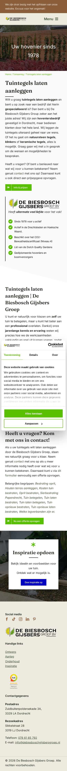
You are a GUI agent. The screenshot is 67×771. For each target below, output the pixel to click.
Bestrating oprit (45, 483)
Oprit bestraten (28, 493)
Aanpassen (31, 423)
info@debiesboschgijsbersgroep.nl (37, 742)
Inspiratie (11, 666)
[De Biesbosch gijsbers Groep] (31, 627)
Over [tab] (55, 354)
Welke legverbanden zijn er (36, 511)
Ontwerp (10, 652)
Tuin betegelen (32, 497)
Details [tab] (33, 354)
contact (19, 173)
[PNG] (15, 18)
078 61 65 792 (27, 737)
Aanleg (9, 656)
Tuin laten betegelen (32, 502)
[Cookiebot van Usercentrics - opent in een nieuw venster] (48, 345)
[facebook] (7, 619)
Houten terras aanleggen (21, 488)
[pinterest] (34, 619)
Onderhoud (12, 661)
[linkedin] (27, 619)
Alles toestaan (33, 413)
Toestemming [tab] (12, 354)
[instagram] (20, 619)
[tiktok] (13, 619)
